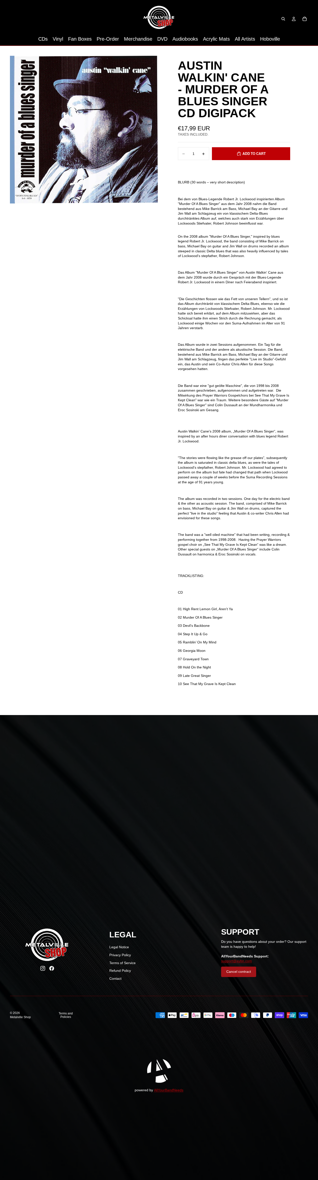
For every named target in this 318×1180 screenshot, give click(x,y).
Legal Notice (119, 947)
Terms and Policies (66, 1015)
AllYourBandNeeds (168, 1090)
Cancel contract (238, 972)
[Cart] (304, 18)
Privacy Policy (120, 955)
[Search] (283, 18)
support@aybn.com (236, 961)
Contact (115, 978)
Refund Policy (120, 971)
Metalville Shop (20, 1017)
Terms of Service (122, 963)
